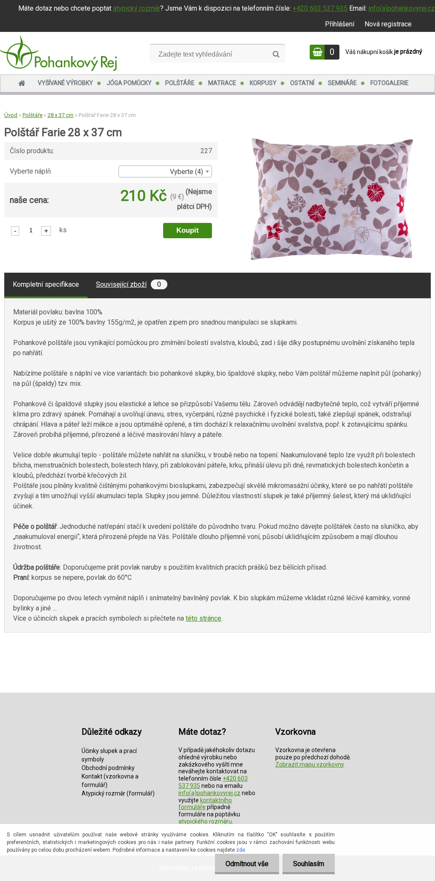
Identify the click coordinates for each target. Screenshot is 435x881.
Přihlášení (339, 24)
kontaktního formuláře (205, 804)
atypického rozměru (205, 821)
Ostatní (302, 83)
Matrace (222, 83)
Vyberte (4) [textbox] (186, 172)
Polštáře (180, 83)
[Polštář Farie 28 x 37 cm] (332, 141)
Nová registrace (388, 24)
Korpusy (263, 83)
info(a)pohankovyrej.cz (401, 8)
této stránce (203, 618)
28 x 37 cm (60, 115)
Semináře (342, 83)
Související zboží (128, 284)
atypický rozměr (136, 8)
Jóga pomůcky (129, 83)
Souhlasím (308, 864)
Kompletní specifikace (46, 284)
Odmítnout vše (247, 864)
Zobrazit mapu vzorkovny (309, 764)
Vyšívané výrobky (65, 83)
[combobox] (165, 171)
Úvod (10, 115)
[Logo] (58, 53)
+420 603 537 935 (320, 8)
